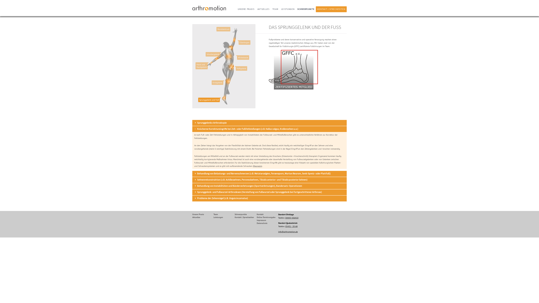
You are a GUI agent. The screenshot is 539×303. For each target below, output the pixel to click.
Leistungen (288, 9)
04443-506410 (291, 218)
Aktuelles (263, 9)
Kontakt (260, 214)
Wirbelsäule (243, 57)
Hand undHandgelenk (202, 65)
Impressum (261, 220)
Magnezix (257, 166)
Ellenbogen (244, 42)
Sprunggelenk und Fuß (209, 100)
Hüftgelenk (241, 68)
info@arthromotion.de (288, 231)
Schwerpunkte (305, 9)
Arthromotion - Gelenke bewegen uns (209, 8)
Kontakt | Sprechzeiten (331, 9)
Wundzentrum (223, 29)
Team (275, 9)
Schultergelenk (213, 54)
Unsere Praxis (246, 9)
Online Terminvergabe (266, 217)
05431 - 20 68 (291, 226)
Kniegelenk (217, 82)
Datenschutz (262, 223)
